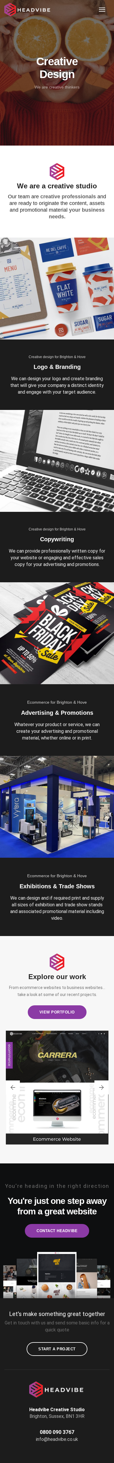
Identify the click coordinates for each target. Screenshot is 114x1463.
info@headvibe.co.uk (57, 1439)
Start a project (57, 1349)
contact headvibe (57, 1231)
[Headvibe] (29, 9)
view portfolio (57, 1012)
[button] (13, 1087)
